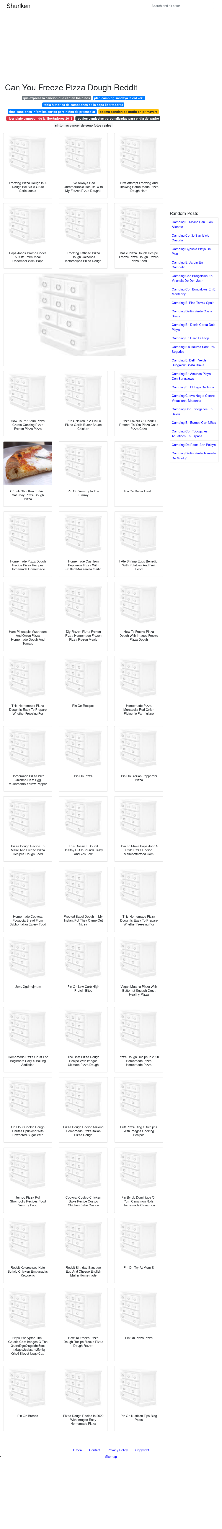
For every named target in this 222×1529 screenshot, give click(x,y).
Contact (94, 1450)
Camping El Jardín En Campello (187, 264)
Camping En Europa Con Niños (194, 422)
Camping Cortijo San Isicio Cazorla (190, 237)
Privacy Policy (118, 1450)
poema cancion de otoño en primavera (129, 111)
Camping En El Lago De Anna (193, 387)
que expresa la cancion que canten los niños (56, 98)
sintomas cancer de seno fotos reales (83, 125)
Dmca (77, 1450)
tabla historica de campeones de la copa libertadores (83, 104)
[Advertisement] (111, 30)
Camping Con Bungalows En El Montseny (194, 291)
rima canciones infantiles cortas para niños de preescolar (52, 111)
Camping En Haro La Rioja (190, 338)
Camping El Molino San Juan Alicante (192, 224)
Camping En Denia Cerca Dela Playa (193, 327)
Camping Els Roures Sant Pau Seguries (193, 349)
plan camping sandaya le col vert (119, 98)
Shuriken (19, 5)
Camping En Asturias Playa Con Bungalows (191, 376)
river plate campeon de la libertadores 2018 (40, 118)
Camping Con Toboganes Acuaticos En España (190, 433)
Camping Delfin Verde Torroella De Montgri (194, 455)
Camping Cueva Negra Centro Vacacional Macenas (193, 398)
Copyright (142, 1450)
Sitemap (111, 1456)
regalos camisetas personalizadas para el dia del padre (118, 118)
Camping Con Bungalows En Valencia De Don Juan (192, 278)
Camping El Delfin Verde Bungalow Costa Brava (189, 362)
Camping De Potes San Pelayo (194, 444)
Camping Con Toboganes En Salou (192, 411)
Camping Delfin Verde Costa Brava (192, 313)
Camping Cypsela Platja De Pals (191, 251)
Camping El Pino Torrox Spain (193, 302)
